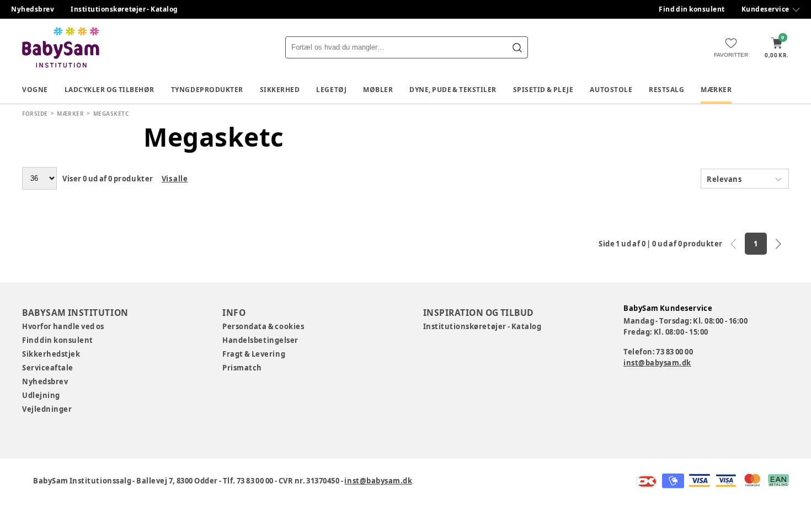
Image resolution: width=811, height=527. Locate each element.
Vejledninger (47, 409)
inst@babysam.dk (657, 363)
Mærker (716, 89)
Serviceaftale (47, 368)
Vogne (35, 89)
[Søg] (516, 47)
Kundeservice (765, 9)
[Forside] (60, 47)
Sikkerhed (280, 89)
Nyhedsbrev (32, 9)
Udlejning (41, 395)
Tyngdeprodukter (207, 89)
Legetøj (331, 89)
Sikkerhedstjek (51, 354)
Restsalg (666, 89)
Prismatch (242, 368)
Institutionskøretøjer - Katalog (124, 9)
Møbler (378, 89)
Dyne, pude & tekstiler (453, 89)
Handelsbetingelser (260, 340)
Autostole (611, 89)
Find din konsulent (692, 9)
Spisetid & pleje (543, 89)
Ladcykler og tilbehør (109, 89)
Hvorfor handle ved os (63, 326)
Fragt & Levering (253, 354)
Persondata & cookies (263, 326)
